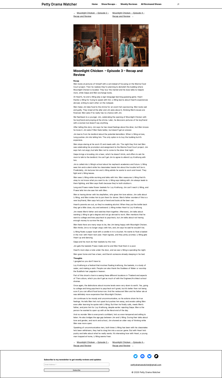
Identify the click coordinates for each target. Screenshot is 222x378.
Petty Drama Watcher (59, 4)
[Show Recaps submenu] (116, 4)
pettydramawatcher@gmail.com (146, 365)
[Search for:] (178, 4)
